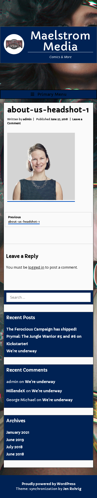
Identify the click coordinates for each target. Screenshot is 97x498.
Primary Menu (51, 94)
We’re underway (21, 351)
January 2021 (17, 432)
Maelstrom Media (60, 41)
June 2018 (15, 454)
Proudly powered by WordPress (49, 484)
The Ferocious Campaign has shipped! (41, 329)
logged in (36, 267)
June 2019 (15, 439)
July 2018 (14, 447)
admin (27, 119)
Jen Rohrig (72, 489)
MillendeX (15, 391)
